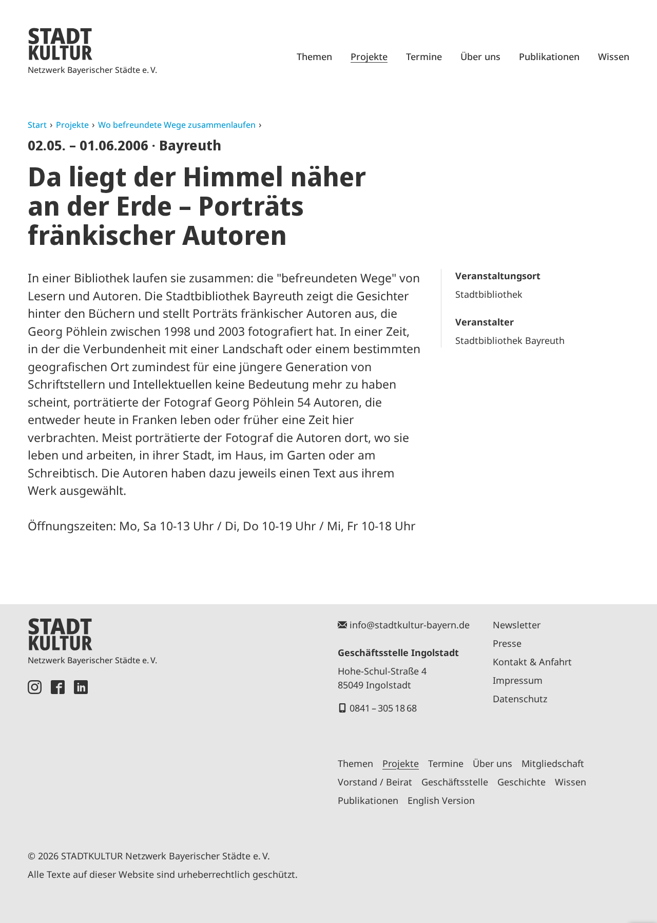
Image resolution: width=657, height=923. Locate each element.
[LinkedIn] (81, 753)
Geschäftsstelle (454, 782)
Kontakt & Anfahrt (532, 662)
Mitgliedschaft (552, 763)
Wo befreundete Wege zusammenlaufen (177, 124)
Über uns (480, 56)
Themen (314, 56)
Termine (424, 56)
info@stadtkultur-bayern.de (410, 625)
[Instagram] (35, 753)
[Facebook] (58, 753)
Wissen (613, 56)
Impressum (518, 680)
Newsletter (516, 625)
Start (37, 124)
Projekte (369, 56)
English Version (441, 800)
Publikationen (549, 56)
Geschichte (521, 782)
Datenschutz (520, 699)
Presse (507, 643)
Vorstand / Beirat (375, 782)
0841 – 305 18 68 (383, 708)
